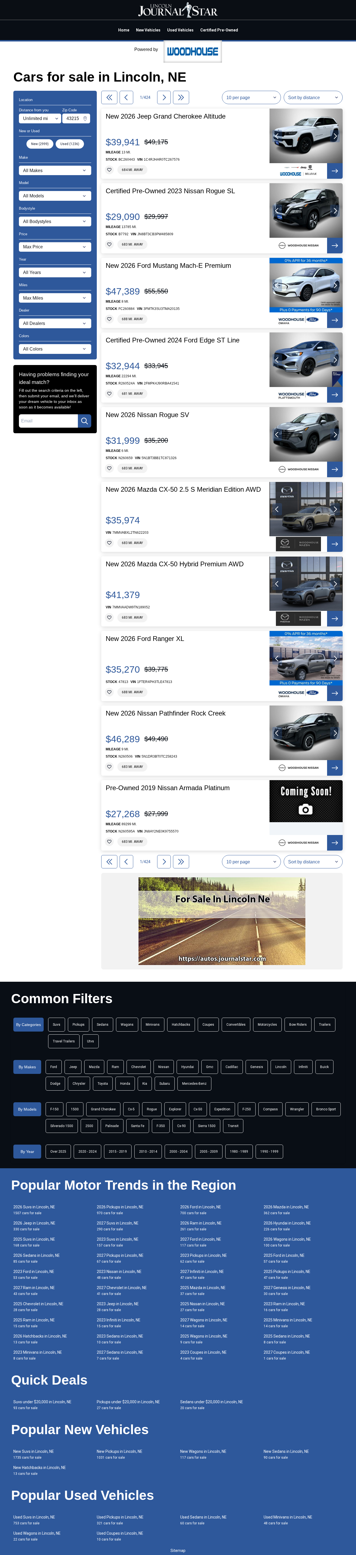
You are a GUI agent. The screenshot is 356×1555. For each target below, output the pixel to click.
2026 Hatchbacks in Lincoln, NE (40, 1339)
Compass (270, 1109)
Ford (53, 1067)
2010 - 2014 (148, 1152)
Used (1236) (69, 144)
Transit (233, 1126)
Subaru (164, 1084)
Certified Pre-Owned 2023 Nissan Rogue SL (170, 191)
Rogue (152, 1109)
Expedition (222, 1109)
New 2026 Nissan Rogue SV (147, 415)
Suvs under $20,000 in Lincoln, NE (42, 1405)
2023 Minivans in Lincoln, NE (37, 1355)
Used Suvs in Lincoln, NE (34, 1520)
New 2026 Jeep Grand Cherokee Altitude (166, 116)
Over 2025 (58, 1152)
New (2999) (40, 144)
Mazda (94, 1067)
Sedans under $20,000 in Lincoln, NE (211, 1405)
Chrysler (79, 1084)
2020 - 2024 (87, 1152)
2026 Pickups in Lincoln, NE (120, 1210)
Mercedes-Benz (194, 1084)
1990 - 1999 (269, 1152)
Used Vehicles (180, 30)
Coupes (208, 1025)
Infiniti (303, 1067)
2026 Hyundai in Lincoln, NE (287, 1226)
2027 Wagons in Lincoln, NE (204, 1323)
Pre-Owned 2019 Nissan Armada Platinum (168, 788)
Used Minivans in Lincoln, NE (288, 1520)
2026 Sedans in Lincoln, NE (36, 1258)
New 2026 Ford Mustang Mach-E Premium (168, 265)
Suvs (56, 1025)
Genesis (256, 1067)
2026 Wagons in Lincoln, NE (287, 1242)
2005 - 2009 (209, 1152)
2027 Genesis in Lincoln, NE (287, 1290)
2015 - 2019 (118, 1152)
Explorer (175, 1109)
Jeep (73, 1067)
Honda (125, 1084)
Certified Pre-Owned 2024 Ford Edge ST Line (172, 340)
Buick (324, 1067)
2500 (89, 1126)
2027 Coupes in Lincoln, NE (287, 1355)
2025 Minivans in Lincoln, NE (288, 1323)
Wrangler (297, 1109)
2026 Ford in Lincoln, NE (200, 1210)
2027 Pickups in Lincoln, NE (120, 1258)
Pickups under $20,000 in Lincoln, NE (128, 1405)
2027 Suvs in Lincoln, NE (118, 1226)
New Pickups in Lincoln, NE (119, 1454)
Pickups (79, 1025)
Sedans (102, 1025)
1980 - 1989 (239, 1152)
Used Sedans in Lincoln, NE (203, 1520)
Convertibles (236, 1025)
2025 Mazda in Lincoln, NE (203, 1290)
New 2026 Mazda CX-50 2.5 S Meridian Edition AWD (183, 489)
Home (123, 30)
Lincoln (280, 1067)
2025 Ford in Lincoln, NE (284, 1258)
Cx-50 (198, 1109)
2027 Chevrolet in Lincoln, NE (122, 1290)
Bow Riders (298, 1025)
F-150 (54, 1109)
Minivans (153, 1025)
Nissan (163, 1067)
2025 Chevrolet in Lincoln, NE (38, 1307)
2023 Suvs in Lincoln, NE (118, 1242)
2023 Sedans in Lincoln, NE (120, 1339)
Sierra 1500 (207, 1126)
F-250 (247, 1109)
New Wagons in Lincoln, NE (203, 1454)
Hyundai (187, 1067)
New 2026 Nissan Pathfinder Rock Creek (166, 713)
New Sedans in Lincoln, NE (286, 1454)
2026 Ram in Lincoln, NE (201, 1226)
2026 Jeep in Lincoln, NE (34, 1226)
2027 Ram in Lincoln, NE (34, 1290)
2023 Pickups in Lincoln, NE (203, 1258)
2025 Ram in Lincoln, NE (34, 1323)
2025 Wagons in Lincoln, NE (204, 1339)
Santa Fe (137, 1126)
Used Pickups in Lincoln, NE (120, 1520)
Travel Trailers (64, 1041)
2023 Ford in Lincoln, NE (33, 1274)
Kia (144, 1084)
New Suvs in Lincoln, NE (33, 1454)
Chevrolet (138, 1067)
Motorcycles (267, 1025)
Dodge (55, 1084)
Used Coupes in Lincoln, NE (120, 1536)
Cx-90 (181, 1126)
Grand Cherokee (103, 1109)
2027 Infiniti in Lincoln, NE (202, 1274)
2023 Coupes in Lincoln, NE (203, 1355)
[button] (277, 136)
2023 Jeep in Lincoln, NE (118, 1307)
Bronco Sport (326, 1109)
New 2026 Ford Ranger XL (145, 638)
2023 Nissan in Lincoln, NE (119, 1274)
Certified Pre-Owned (219, 30)
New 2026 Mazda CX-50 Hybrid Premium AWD (175, 564)
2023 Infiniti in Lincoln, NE (118, 1323)
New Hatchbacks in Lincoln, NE (39, 1470)
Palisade (112, 1126)
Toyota (103, 1084)
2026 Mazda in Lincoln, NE (286, 1210)
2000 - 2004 (178, 1152)
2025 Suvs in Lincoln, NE (34, 1242)
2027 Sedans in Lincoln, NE (120, 1355)
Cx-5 (131, 1109)
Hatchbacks (181, 1025)
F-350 (161, 1126)
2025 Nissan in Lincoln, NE (202, 1307)
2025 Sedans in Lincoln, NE (287, 1339)
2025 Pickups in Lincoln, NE (287, 1274)
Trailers (325, 1025)
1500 (75, 1109)
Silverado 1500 (61, 1126)
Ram (115, 1067)
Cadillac (232, 1067)
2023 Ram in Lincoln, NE (284, 1307)
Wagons (127, 1025)
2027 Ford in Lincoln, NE (200, 1242)
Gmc (209, 1067)
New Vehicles (148, 30)
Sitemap (178, 1550)
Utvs (90, 1041)
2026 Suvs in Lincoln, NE (34, 1210)
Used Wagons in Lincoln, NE (37, 1536)
